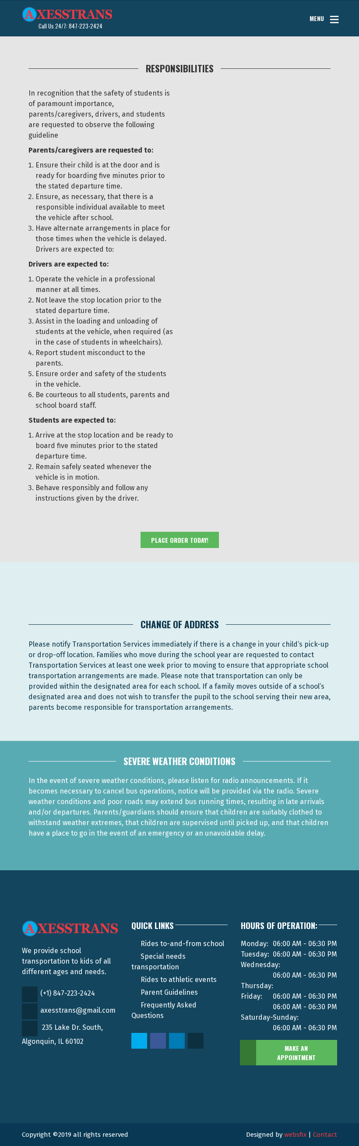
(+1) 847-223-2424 (67, 993)
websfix (295, 1135)
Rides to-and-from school (182, 944)
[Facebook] (158, 1041)
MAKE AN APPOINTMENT (296, 1052)
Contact (325, 1135)
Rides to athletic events (179, 979)
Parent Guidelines (169, 992)
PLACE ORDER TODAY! (179, 540)
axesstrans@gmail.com (78, 1010)
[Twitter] (139, 1041)
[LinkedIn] (177, 1041)
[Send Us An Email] (196, 1041)
